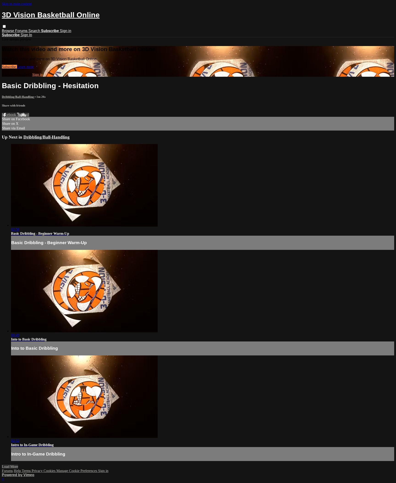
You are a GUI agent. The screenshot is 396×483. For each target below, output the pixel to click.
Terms (27, 471)
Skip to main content (17, 4)
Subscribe (9, 67)
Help (18, 471)
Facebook (9, 115)
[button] (4, 26)
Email (25, 115)
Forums (21, 31)
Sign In (26, 35)
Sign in (65, 31)
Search (34, 31)
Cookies (50, 471)
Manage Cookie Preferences (77, 471)
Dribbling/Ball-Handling (18, 96)
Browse (8, 31)
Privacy (38, 471)
